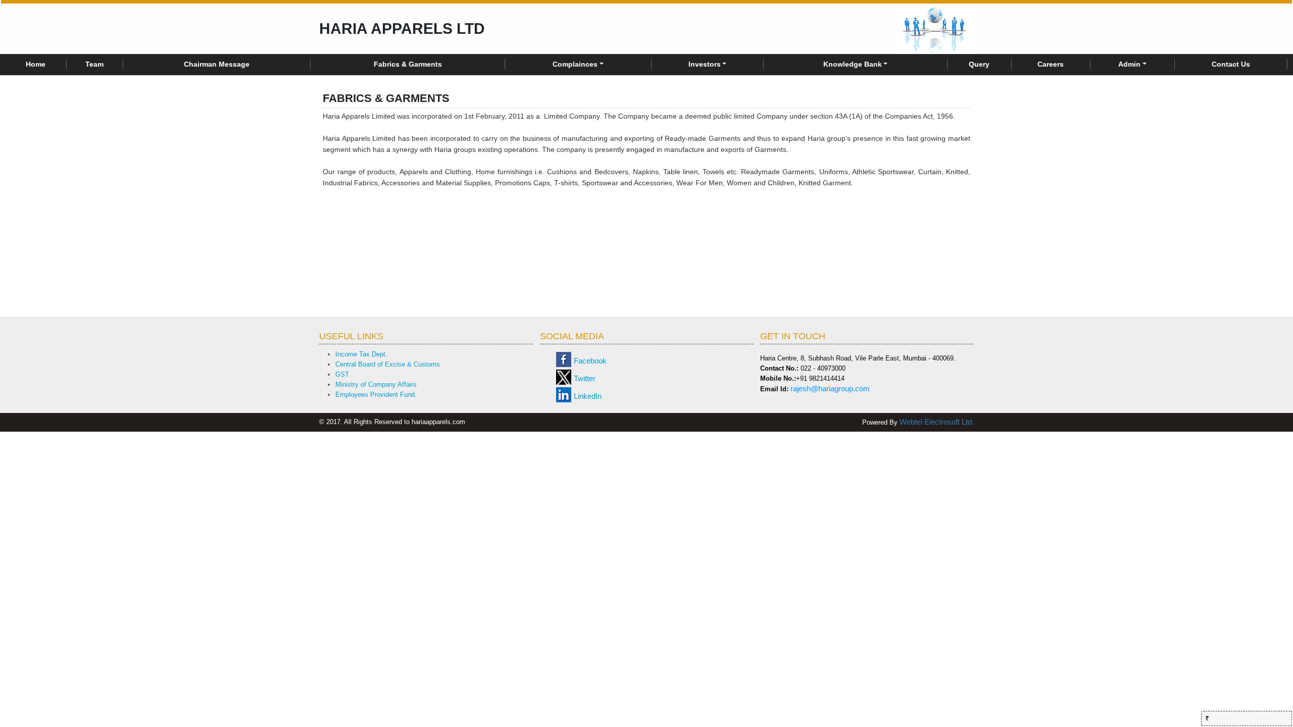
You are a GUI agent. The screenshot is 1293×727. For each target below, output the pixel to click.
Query (979, 64)
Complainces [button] (575, 64)
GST (342, 374)
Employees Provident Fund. (376, 394)
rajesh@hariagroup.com (830, 388)
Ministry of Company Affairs (376, 384)
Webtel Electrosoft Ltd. (937, 422)
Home (35, 64)
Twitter (584, 378)
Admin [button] (1129, 64)
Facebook (590, 360)
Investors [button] (704, 64)
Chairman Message (217, 64)
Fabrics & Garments (408, 64)
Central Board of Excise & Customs (387, 364)
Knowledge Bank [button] (852, 64)
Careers (1050, 64)
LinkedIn (588, 396)
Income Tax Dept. (361, 354)
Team (94, 64)
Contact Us (1231, 64)
